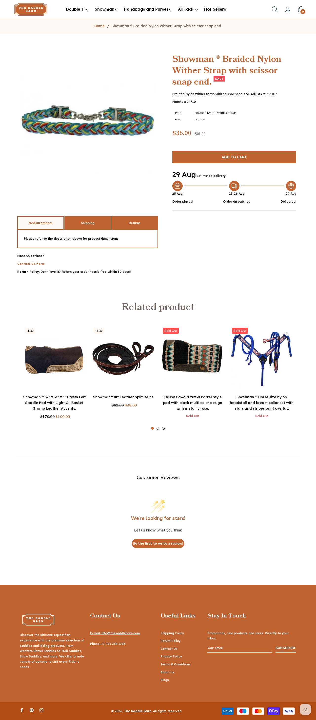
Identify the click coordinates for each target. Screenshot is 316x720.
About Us (167, 672)
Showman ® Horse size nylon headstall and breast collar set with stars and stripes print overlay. (262, 403)
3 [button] (163, 428)
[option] (54, 377)
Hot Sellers (215, 9)
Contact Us (169, 649)
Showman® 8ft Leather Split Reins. (123, 397)
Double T (75, 9)
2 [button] (158, 428)
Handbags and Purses (146, 9)
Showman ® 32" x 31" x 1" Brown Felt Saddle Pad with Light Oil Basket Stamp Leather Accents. (54, 403)
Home (99, 26)
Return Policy (170, 641)
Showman (104, 9)
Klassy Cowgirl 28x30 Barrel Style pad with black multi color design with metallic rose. (192, 403)
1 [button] (152, 428)
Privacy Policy (171, 656)
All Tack (186, 9)
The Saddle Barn (137, 711)
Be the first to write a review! (158, 543)
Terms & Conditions (175, 664)
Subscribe (286, 648)
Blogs (164, 680)
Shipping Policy (172, 633)
